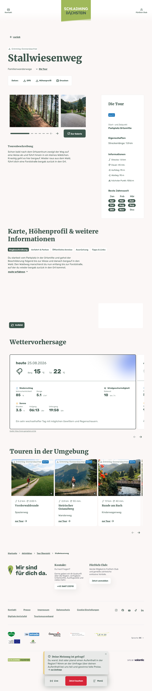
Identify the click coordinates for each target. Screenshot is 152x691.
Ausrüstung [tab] (82, 249)
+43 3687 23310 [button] (65, 586)
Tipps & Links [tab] (99, 249)
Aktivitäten (27, 553)
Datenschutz (63, 610)
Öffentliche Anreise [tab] (62, 249)
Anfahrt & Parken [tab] (40, 249)
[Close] (105, 654)
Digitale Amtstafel (17, 616)
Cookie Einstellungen (88, 610)
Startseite (12, 553)
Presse (26, 610)
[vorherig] (51, 133)
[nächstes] (57, 133)
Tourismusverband (43, 616)
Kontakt (12, 610)
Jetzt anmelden (100, 581)
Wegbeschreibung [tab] (18, 249)
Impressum (43, 610)
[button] (34, 111)
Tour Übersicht (43, 553)
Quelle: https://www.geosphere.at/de (23, 431)
